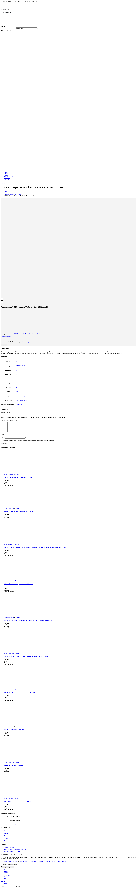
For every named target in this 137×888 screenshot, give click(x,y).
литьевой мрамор (20, 396)
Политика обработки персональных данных (31, 861)
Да (16, 387)
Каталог (6, 173)
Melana (6, 474)
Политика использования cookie (9, 861)
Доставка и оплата (9, 176)
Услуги (6, 175)
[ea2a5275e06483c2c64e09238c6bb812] (11, 284)
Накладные (11, 508)
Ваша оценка (5, 420)
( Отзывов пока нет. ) (6, 336)
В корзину (3, 345)
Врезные (10, 474)
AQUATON (19, 361)
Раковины (36, 342)
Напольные (11, 544)
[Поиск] (37, 28)
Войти (5, 4)
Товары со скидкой (9, 847)
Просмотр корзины (12, 345)
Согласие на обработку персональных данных (56, 861)
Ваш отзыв (4, 432)
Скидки (3, 183)
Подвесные (30, 342)
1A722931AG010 (20, 366)
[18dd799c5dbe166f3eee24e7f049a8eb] (11, 296)
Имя (2, 434)
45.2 (17, 383)
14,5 (17, 374)
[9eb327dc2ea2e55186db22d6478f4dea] (25, 246)
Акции (6, 180)
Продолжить (11, 867)
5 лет (17, 370)
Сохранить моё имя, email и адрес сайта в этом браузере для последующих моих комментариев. (28, 440)
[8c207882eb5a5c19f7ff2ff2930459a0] (11, 271)
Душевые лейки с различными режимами (15, 849)
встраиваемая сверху (21, 400)
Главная (6, 172)
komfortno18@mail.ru (14, 824)
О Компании (7, 830)
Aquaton (24, 342)
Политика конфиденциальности (12, 851)
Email (3, 437)
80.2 (17, 378)
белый (17, 391)
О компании (7, 178)
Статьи (6, 838)
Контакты (6, 179)
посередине (19, 404)
